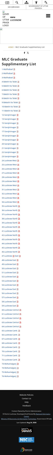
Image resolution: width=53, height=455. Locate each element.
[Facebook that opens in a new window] (24, 53)
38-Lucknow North (10, 218)
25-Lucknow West (9, 164)
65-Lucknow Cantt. (10, 330)
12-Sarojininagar (9, 115)
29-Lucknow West (9, 181)
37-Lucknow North (10, 214)
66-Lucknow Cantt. (10, 335)
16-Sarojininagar (9, 127)
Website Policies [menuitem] (26, 395)
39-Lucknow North (10, 222)
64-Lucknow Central (10, 326)
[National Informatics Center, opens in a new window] (26, 440)
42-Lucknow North (10, 235)
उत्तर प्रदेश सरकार (13, 7)
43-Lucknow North (10, 239)
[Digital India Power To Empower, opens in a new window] (26, 450)
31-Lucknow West (9, 189)
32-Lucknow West (9, 193)
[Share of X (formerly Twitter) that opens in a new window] (27, 53)
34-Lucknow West (9, 202)
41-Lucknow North (10, 231)
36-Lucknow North (10, 210)
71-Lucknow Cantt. (10, 355)
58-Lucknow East (9, 301)
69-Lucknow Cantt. (10, 347)
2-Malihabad (7, 73)
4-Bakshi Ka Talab (9, 81)
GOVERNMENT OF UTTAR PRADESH (38, 7)
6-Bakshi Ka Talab (9, 90)
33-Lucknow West (9, 198)
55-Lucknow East (9, 289)
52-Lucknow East (9, 276)
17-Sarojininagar (9, 131)
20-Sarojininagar (9, 144)
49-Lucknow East (9, 264)
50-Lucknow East (9, 268)
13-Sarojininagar (9, 119)
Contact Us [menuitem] (26, 398)
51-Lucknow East (9, 272)
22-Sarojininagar (9, 152)
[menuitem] (7, 2)
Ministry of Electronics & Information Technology (18, 419)
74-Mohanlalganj (9, 368)
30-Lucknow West (9, 185)
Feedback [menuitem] (27, 405)
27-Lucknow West (9, 173)
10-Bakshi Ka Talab (10, 106)
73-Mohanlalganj (9, 364)
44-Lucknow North (10, 243)
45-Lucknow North (10, 247)
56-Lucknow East (9, 293)
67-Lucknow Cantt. (10, 339)
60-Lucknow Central (10, 310)
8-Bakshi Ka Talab (9, 98)
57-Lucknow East (9, 297)
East (17, 256)
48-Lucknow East (9, 260)
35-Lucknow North (10, 206)
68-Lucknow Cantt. (10, 343)
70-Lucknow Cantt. (10, 351)
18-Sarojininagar (9, 135)
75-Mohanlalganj (9, 372)
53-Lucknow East (9, 281)
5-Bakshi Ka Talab (9, 86)
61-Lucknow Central (10, 314)
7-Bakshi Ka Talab (9, 94)
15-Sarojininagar (9, 123)
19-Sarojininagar (9, 140)
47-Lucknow (7, 256)
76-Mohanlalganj (9, 376)
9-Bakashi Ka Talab (10, 102)
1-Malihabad (7, 69)
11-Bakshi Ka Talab (10, 110)
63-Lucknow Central (10, 322)
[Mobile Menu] (48, 15)
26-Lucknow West (9, 169)
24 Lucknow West (9, 160)
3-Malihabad (7, 77)
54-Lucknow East (9, 285)
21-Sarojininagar (9, 148)
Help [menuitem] (27, 402)
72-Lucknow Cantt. (10, 359)
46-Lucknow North (10, 252)
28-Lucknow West (9, 177)
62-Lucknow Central (10, 318)
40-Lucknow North (10, 227)
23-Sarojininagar (9, 156)
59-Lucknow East (9, 305)
